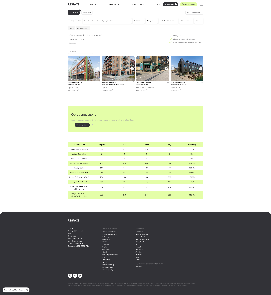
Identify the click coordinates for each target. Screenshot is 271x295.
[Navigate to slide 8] (82, 79)
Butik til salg (106, 239)
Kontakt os (72, 236)
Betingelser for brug (75, 231)
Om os (70, 228)
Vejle (137, 257)
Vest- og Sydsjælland (143, 239)
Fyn (137, 244)
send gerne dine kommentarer (158, 285)
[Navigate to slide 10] (85, 79)
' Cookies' (184, 285)
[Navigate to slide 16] (93, 79)
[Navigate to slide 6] (79, 79)
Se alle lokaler (169, 4)
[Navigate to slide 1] (71, 79)
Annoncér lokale (189, 4)
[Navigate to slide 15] (92, 79)
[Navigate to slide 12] (87, 79)
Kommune (139, 266)
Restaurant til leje (107, 267)
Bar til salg (105, 237)
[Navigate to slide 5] (77, 79)
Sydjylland (139, 254)
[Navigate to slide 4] (76, 79)
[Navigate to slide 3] (74, 79)
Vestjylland (139, 249)
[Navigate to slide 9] (83, 79)
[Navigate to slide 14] (90, 79)
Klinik (103, 257)
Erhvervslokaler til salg (109, 234)
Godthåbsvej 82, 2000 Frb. (78, 246)
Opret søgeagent (82, 125)
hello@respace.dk (75, 241)
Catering (104, 247)
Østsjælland (140, 242)
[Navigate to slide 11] (86, 79)
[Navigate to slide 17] (95, 79)
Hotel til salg (106, 249)
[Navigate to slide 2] (73, 79)
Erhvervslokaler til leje (109, 232)
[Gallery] (84, 68)
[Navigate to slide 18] (96, 79)
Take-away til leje (108, 270)
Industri (104, 252)
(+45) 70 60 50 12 (75, 238)
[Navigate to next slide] (97, 68)
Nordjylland (139, 247)
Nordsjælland (140, 237)
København (139, 232)
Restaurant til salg (108, 265)
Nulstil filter (87, 12)
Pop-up (104, 262)
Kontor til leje (106, 260)
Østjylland (139, 252)
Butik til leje (105, 242)
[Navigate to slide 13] (89, 79)
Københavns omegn (142, 234)
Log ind (158, 4)
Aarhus (138, 260)
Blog (69, 233)
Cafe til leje (105, 244)
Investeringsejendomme (110, 254)
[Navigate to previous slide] (70, 68)
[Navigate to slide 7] (80, 79)
